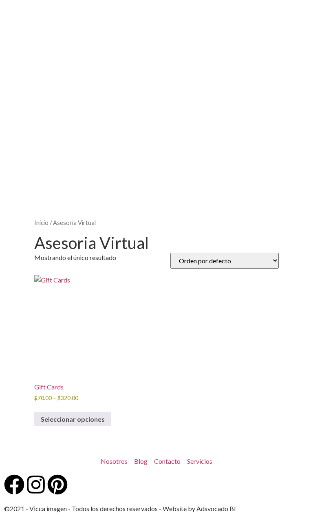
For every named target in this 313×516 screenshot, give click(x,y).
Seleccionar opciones (73, 419)
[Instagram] (36, 484)
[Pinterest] (57, 484)
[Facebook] (14, 484)
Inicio (41, 222)
